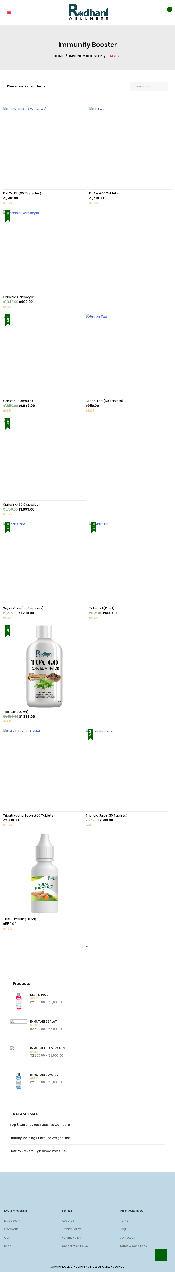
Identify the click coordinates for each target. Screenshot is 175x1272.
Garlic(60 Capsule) (18, 401)
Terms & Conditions (133, 1246)
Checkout (11, 1229)
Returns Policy (71, 1238)
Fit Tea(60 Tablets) (104, 193)
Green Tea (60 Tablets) (104, 401)
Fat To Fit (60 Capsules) (22, 193)
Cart (7, 1238)
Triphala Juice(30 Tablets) (106, 815)
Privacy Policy (71, 1229)
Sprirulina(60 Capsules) (21, 504)
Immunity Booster (85, 56)
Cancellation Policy (75, 1246)
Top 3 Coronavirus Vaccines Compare (40, 1125)
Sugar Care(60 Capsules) (23, 608)
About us (68, 1221)
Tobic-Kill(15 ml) (101, 608)
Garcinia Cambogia (18, 297)
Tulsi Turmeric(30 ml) (19, 919)
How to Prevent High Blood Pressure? (38, 1151)
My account (12, 1221)
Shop (8, 1246)
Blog (123, 1229)
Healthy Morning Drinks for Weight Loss (40, 1138)
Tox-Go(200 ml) (15, 711)
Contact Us (127, 1238)
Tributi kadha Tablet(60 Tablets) (29, 815)
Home (58, 56)
